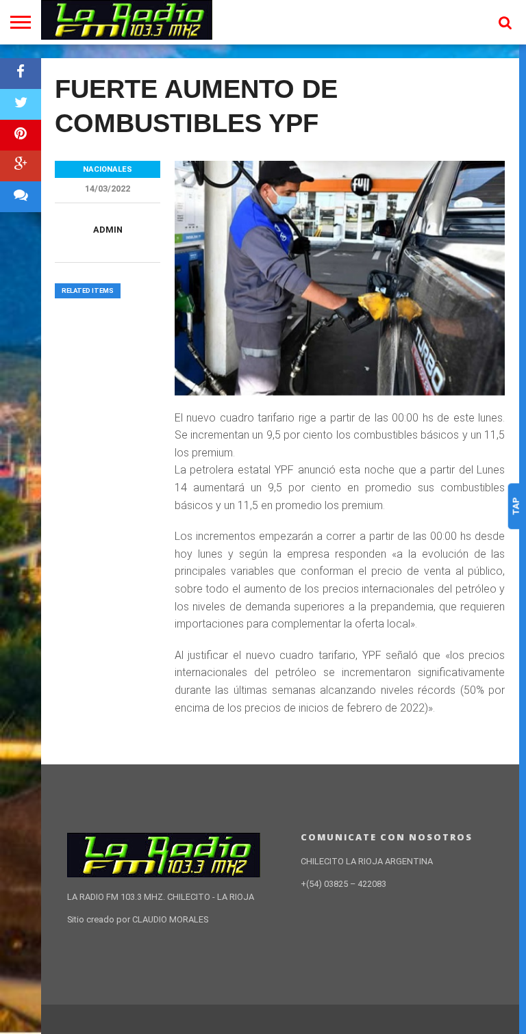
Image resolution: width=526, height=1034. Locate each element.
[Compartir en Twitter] (20, 104)
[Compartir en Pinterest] (20, 135)
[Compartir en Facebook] (20, 73)
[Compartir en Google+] (20, 166)
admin (108, 229)
